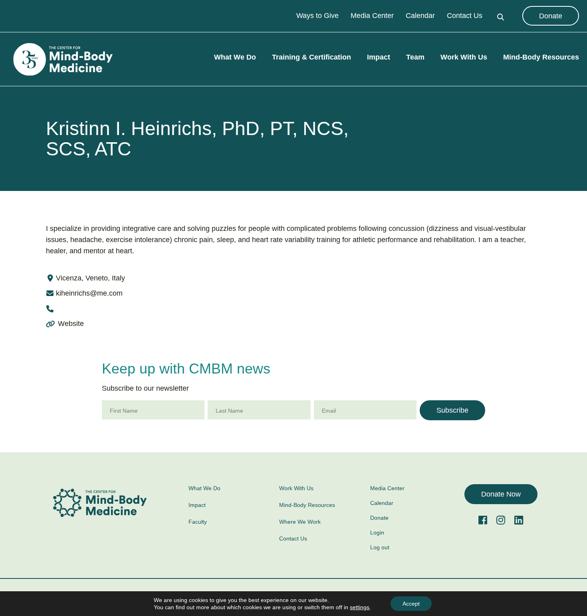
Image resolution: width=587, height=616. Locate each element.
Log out (379, 547)
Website (70, 324)
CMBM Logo (62, 59)
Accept (411, 603)
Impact (378, 58)
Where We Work (300, 522)
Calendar (420, 16)
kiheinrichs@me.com (89, 293)
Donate (550, 16)
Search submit (500, 16)
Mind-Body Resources (541, 58)
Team (415, 58)
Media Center (372, 16)
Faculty (197, 522)
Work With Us (463, 58)
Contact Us (464, 16)
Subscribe (452, 410)
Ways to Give (317, 16)
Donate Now (501, 494)
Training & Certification (311, 58)
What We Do (235, 58)
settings (359, 607)
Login (377, 532)
